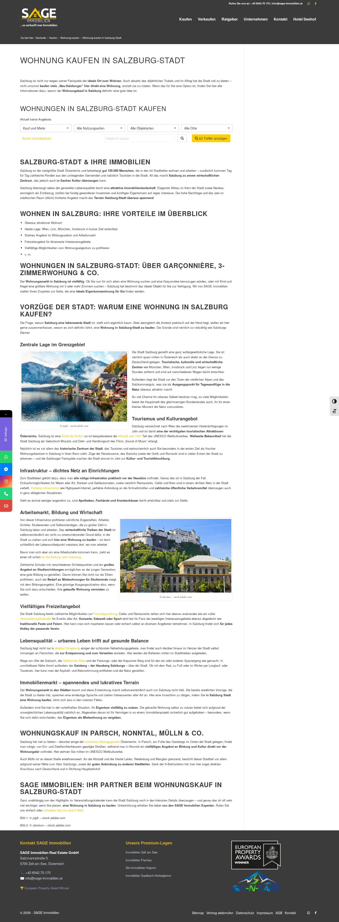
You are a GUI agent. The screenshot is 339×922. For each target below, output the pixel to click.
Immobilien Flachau (139, 860)
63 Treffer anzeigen (212, 138)
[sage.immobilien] (6, 469)
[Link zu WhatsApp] (308, 3)
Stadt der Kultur (72, 436)
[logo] (39, 19)
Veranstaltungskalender (35, 618)
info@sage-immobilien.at (287, 3)
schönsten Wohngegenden (102, 741)
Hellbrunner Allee (74, 660)
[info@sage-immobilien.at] (6, 506)
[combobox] (45, 128)
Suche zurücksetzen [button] (36, 138)
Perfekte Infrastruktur (45, 488)
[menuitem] (185, 19)
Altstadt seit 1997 (129, 436)
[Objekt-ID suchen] (182, 138)
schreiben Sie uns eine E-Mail (63, 810)
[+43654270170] (6, 457)
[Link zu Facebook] (315, 3)
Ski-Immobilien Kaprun (141, 867)
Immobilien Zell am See (141, 852)
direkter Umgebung (67, 648)
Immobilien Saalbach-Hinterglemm (148, 875)
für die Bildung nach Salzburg (61, 557)
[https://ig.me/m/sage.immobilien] (6, 481)
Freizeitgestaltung (105, 614)
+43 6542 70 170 (260, 3)
